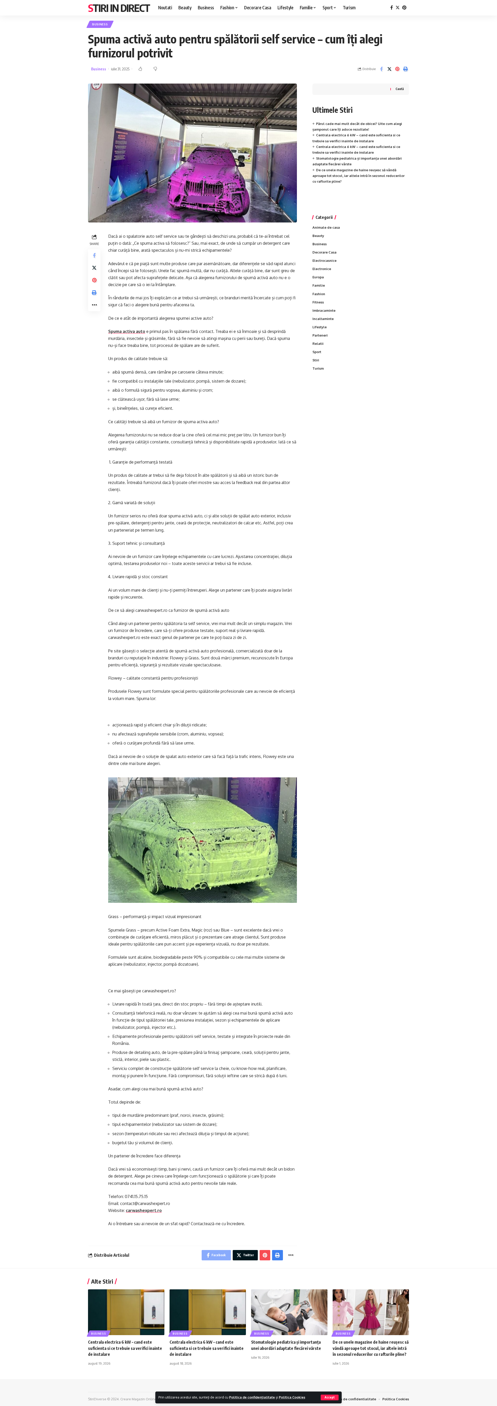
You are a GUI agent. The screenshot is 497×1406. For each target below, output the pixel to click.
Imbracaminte (323, 310)
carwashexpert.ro (144, 1210)
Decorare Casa (324, 252)
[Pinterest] (404, 7)
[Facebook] (391, 7)
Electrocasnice (324, 260)
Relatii (318, 343)
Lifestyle (319, 327)
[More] (94, 305)
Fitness (318, 302)
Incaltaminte (323, 319)
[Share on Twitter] (389, 69)
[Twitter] (397, 7)
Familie (318, 285)
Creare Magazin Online (138, 1399)
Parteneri (320, 335)
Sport (316, 352)
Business (100, 24)
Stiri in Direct (119, 8)
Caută (400, 89)
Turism (318, 368)
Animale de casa (326, 227)
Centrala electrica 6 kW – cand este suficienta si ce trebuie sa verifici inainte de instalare (125, 1348)
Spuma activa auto (126, 331)
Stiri (315, 360)
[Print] (405, 69)
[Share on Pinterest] (397, 69)
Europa (318, 277)
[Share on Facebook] (381, 69)
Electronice (321, 269)
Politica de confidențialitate (252, 1397)
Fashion (318, 294)
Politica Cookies (292, 1397)
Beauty (318, 236)
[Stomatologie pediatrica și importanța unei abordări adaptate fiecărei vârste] (289, 1312)
